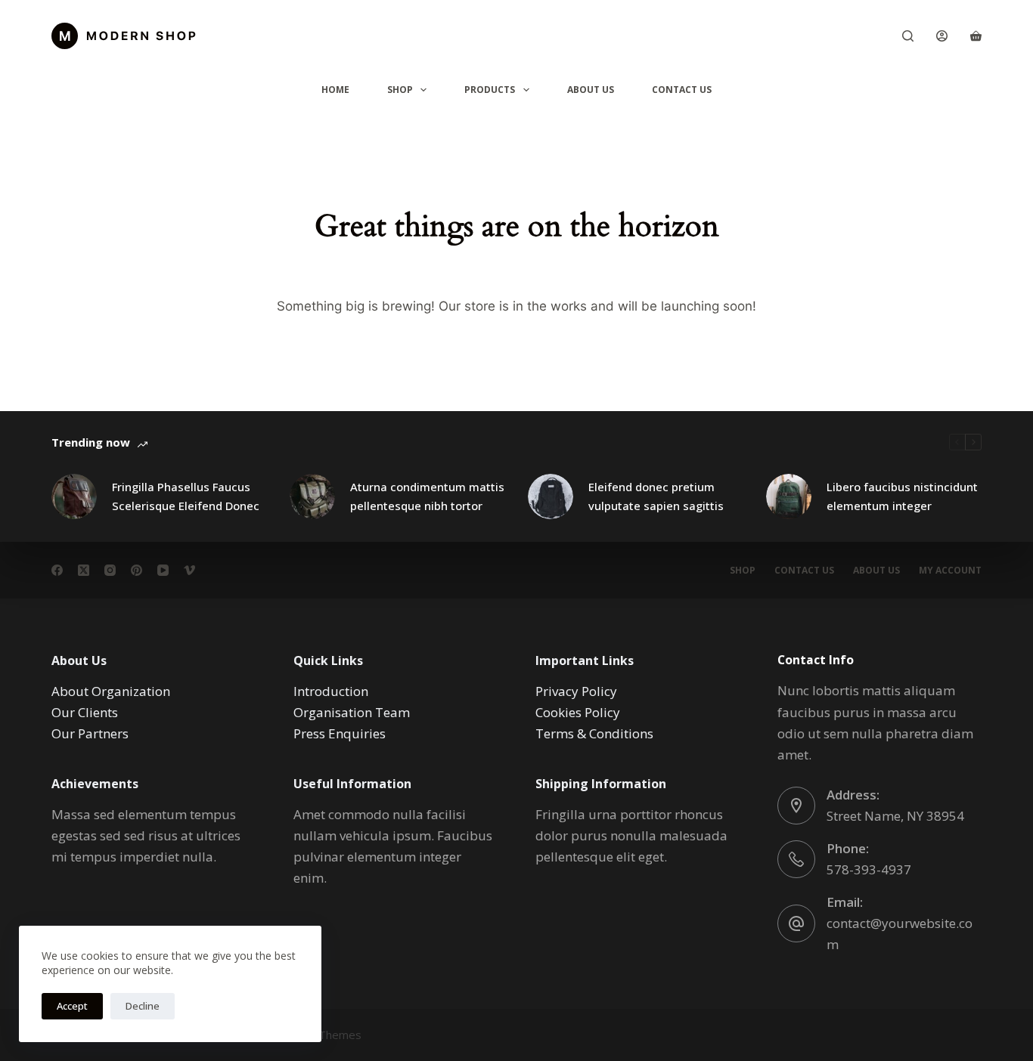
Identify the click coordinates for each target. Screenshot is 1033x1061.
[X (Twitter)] (83, 570)
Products (489, 89)
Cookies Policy (577, 712)
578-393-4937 (869, 869)
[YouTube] (163, 570)
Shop (400, 89)
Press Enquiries (339, 733)
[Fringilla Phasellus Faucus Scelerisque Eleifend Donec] (74, 496)
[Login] (942, 36)
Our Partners (90, 733)
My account (950, 571)
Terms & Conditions (594, 733)
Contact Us (682, 89)
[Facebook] (57, 570)
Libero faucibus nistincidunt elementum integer (902, 496)
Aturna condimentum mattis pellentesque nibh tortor (427, 496)
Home (335, 89)
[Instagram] (110, 570)
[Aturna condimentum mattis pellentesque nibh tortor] (312, 496)
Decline (143, 1006)
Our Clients (84, 712)
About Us (590, 89)
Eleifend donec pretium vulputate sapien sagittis (656, 496)
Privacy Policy (576, 691)
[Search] (908, 36)
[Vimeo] (189, 570)
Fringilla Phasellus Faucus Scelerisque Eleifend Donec (185, 496)
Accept (72, 1006)
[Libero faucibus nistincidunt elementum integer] (788, 496)
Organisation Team (351, 712)
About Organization (110, 691)
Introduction (330, 691)
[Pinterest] (136, 570)
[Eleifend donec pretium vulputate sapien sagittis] (550, 496)
